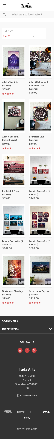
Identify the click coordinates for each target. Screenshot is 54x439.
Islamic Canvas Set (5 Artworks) (12, 243)
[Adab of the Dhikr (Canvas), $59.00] (13, 61)
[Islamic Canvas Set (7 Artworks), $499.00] (40, 220)
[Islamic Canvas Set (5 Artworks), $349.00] (13, 220)
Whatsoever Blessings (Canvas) (12, 293)
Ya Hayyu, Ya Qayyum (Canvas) (39, 293)
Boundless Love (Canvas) (36, 138)
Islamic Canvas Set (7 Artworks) (39, 243)
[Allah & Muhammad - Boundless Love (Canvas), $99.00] (40, 61)
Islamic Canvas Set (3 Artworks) (39, 193)
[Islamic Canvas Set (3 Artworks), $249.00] (40, 170)
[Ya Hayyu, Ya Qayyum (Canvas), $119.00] (40, 270)
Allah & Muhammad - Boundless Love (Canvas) (39, 85)
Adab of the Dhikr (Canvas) (10, 84)
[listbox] (19, 36)
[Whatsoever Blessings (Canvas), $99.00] (13, 270)
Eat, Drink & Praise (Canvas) (11, 193)
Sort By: (8, 30)
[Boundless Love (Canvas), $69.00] (40, 116)
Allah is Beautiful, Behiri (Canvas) (10, 138)
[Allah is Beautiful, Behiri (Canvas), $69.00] (13, 116)
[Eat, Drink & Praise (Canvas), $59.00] (13, 170)
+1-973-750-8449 (28, 395)
